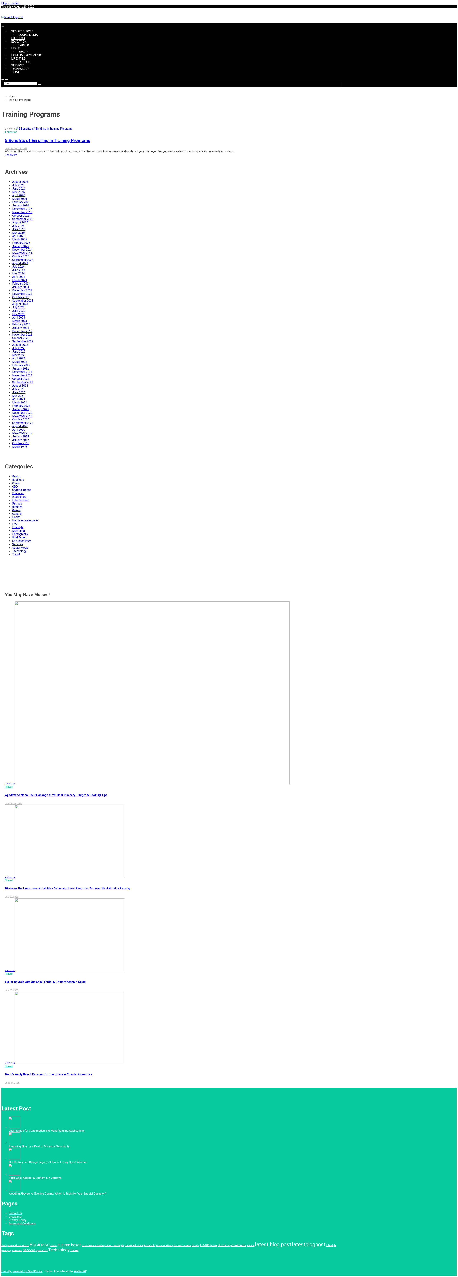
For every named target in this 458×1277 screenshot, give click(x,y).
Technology (20, 68)
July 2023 (18, 307)
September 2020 (22, 423)
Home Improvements (26, 55)
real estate (17, 1250)
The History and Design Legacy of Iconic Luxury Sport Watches (48, 1162)
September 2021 (22, 382)
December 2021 (22, 372)
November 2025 (22, 212)
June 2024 (18, 270)
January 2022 (20, 368)
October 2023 (20, 297)
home (213, 1245)
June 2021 (18, 392)
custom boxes (69, 1245)
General (17, 513)
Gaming (16, 510)
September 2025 (22, 219)
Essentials (149, 1245)
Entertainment (20, 500)
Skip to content (10, 3)
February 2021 (21, 406)
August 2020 (20, 426)
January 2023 (20, 327)
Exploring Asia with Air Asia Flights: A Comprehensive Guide (45, 982)
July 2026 (18, 185)
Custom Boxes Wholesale (93, 1245)
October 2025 (20, 215)
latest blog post (273, 1244)
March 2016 (19, 446)
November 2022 (22, 334)
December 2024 (22, 249)
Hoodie (250, 1245)
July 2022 (18, 348)
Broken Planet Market (18, 1245)
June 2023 (18, 311)
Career (23, 45)
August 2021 (20, 385)
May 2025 (18, 232)
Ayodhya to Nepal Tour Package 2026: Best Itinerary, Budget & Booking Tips (56, 795)
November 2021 (22, 375)
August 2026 (20, 181)
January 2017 (20, 440)
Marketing (18, 530)
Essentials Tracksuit (182, 1245)
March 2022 (19, 361)
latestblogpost (309, 1244)
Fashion (24, 62)
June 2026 (18, 188)
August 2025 (20, 222)
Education (18, 41)
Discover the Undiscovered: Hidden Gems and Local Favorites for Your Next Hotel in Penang (67, 888)
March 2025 (19, 239)
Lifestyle (18, 58)
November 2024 (22, 253)
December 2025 (22, 209)
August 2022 (20, 344)
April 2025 (18, 236)
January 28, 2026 (13, 803)
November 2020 (22, 416)
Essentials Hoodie (164, 1245)
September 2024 (22, 260)
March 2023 (19, 321)
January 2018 (20, 436)
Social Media (28, 34)
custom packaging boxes (118, 1245)
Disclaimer (15, 1216)
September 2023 (22, 300)
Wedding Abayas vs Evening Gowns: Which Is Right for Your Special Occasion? (58, 1193)
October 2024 (20, 256)
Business (18, 38)
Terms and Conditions (22, 1223)
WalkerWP (80, 1271)
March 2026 (19, 198)
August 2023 (20, 304)
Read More (11, 155)
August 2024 (20, 263)
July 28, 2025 (11, 897)
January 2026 (20, 205)
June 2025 (18, 229)
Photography (20, 534)
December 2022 (22, 331)
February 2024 (21, 283)
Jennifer (9, 148)
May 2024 (18, 273)
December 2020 (22, 412)
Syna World (42, 1250)
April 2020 (18, 429)
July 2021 (18, 389)
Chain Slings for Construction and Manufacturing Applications (47, 1130)
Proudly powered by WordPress (21, 1271)
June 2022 (18, 351)
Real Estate (19, 537)
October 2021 (20, 378)
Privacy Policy (17, 1220)
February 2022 (21, 365)
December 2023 (22, 290)
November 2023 (22, 294)
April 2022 (18, 358)
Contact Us (15, 1213)
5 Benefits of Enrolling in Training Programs (47, 140)
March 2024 (19, 280)
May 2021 (18, 395)
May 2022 (18, 355)
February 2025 (21, 243)
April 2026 (18, 195)
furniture (17, 507)
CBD (15, 486)
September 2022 (22, 341)
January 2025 (20, 246)
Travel (16, 72)
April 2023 (18, 317)
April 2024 (18, 277)
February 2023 (21, 324)
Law (14, 524)
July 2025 (18, 226)
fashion (195, 1245)
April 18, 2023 (20, 148)
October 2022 (20, 338)
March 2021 (19, 402)
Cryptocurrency (21, 490)
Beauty (23, 51)
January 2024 (20, 287)
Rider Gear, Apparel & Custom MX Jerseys (35, 1178)
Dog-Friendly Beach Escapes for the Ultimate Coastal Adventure (48, 1074)
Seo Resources (22, 31)
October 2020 (20, 419)
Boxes (4, 1245)
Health (16, 48)
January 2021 (20, 409)
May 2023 (18, 314)
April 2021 (18, 399)
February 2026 (21, 202)
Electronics (19, 496)
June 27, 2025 (12, 1083)
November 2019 (22, 433)
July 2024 (18, 266)
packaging (6, 1250)
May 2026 (18, 192)
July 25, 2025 (11, 990)
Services (17, 65)
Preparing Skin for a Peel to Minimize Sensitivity (39, 1146)
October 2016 (20, 443)
